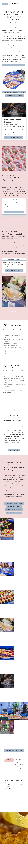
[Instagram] (21, 784)
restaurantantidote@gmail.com (20, 772)
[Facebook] (18, 784)
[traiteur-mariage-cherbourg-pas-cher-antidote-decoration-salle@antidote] (7, 727)
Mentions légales (22, 802)
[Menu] (24, 3)
